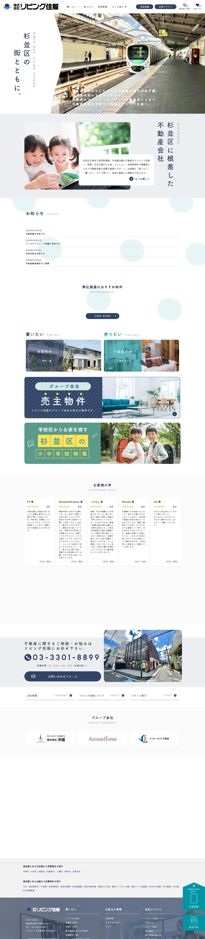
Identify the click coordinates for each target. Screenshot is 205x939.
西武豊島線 (77, 886)
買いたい (71, 6)
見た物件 (184, 7)
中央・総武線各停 (31, 886)
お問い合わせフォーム (62, 676)
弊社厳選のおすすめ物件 (77, 930)
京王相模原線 (29, 890)
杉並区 (34, 871)
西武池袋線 (65, 886)
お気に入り (197, 7)
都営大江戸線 (104, 886)
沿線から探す (72, 922)
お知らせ (149, 922)
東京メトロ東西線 (139, 886)
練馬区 (42, 871)
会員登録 (144, 6)
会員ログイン (165, 6)
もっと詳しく (142, 179)
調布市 (68, 871)
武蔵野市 (51, 871)
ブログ (108, 926)
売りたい (88, 6)
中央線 (44, 886)
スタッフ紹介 (152, 695)
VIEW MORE (102, 316)
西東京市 (76, 871)
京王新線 (167, 886)
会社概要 (47, 695)
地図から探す (72, 926)
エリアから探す (73, 918)
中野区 (26, 871)
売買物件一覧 (72, 935)
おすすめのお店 (112, 922)
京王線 (176, 886)
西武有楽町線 (90, 886)
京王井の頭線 (155, 886)
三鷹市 (60, 871)
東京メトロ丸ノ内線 (120, 886)
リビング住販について (99, 695)
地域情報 (102, 6)
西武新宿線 (53, 886)
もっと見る (118, 6)
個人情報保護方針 (153, 935)
